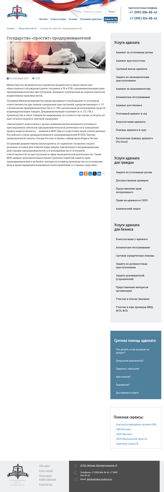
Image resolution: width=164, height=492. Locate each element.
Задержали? (123, 384)
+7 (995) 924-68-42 (143, 18)
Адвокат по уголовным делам (134, 52)
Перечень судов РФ (127, 443)
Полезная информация (47, 477)
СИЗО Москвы (124, 434)
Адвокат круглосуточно (130, 60)
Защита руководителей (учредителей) (130, 277)
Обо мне (43, 19)
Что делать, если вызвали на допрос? (132, 351)
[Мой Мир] (90, 174)
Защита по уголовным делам (134, 172)
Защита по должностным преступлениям (131, 265)
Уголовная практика (91, 19)
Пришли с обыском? (127, 368)
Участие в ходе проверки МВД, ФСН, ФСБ (134, 308)
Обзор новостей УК (27, 28)
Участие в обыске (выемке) (132, 298)
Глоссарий (46, 470)
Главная (11, 28)
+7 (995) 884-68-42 (143, 12)
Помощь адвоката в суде (131, 129)
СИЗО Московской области (131, 438)
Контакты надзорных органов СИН (136, 424)
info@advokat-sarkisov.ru (99, 479)
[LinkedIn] (99, 174)
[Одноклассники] (86, 174)
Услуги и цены (58, 19)
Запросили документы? (130, 360)
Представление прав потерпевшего (128, 190)
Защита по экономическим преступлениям (132, 78)
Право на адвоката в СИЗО (132, 200)
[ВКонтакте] (81, 174)
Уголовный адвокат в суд (131, 113)
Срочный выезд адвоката (131, 68)
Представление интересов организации (132, 289)
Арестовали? (123, 376)
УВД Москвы (123, 429)
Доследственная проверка (132, 180)
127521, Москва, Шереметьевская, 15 (98, 465)
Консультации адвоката (130, 121)
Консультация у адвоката (132, 239)
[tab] (136, 40)
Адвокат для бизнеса (129, 105)
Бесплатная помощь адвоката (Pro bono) (134, 140)
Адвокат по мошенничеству (133, 88)
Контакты (112, 22)
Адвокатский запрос (128, 208)
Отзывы (73, 19)
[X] (95, 174)
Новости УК (111, 19)
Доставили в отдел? (127, 392)
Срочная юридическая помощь (135, 255)
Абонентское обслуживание (133, 97)
